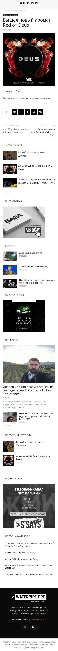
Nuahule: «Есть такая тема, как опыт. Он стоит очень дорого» (37, 281)
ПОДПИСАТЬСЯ (13, 478)
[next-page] (9, 193)
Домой (6, 10)
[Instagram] (25, 627)
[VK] (40, 112)
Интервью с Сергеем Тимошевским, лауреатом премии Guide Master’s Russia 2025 (36, 416)
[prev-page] (4, 193)
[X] (34, 112)
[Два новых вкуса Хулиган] (10, 256)
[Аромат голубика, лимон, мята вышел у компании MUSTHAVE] (10, 182)
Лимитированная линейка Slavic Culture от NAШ (43, 132)
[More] (47, 112)
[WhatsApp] (21, 112)
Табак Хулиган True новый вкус (34, 266)
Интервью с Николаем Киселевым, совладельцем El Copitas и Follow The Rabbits (28, 390)
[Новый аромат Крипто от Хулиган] (10, 155)
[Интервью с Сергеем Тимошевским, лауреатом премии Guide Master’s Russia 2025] (10, 417)
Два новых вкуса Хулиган (31, 253)
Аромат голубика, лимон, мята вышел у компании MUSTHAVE (36, 181)
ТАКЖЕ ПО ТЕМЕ (13, 144)
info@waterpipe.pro (38, 619)
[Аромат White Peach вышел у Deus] (10, 169)
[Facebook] (27, 112)
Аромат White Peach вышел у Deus (33, 458)
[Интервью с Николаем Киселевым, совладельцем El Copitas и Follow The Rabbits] (29, 364)
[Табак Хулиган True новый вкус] (10, 270)
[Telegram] (14, 112)
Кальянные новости (19, 10)
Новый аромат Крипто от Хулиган (31, 444)
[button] (4, 4)
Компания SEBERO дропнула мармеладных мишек (28, 574)
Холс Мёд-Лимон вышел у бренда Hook (15, 130)
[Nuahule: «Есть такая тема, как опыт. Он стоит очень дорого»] (10, 283)
